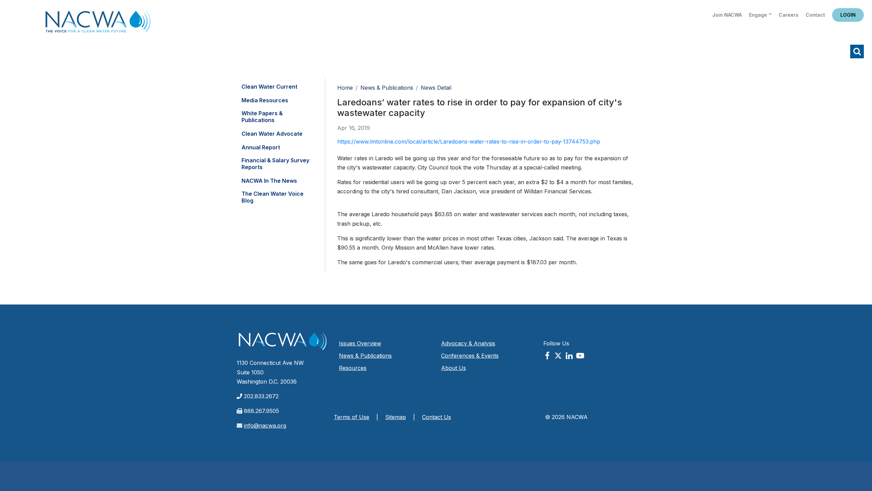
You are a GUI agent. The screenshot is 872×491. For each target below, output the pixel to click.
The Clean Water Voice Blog (272, 197)
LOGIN (848, 15)
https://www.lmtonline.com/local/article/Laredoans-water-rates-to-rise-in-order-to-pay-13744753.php (468, 141)
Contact (815, 15)
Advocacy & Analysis (468, 343)
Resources (353, 367)
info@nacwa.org (265, 425)
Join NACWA (727, 15)
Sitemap (395, 417)
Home (98, 23)
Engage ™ (760, 15)
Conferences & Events (470, 355)
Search (857, 51)
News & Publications (386, 87)
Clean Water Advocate (272, 133)
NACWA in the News (269, 180)
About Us (453, 367)
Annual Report (261, 147)
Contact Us (436, 417)
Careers (788, 15)
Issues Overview (360, 343)
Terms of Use (351, 417)
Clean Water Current (269, 86)
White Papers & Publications (262, 116)
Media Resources (265, 100)
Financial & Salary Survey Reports (275, 163)
